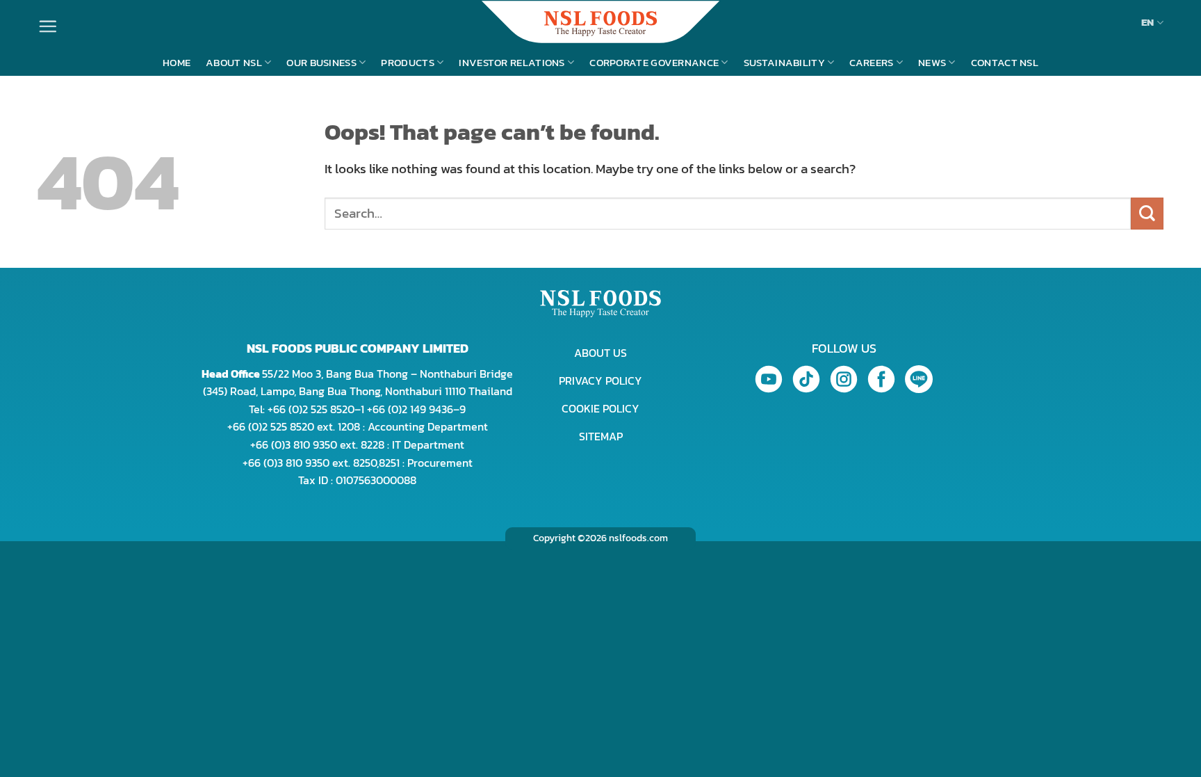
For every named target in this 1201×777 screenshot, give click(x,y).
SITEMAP (601, 436)
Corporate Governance (654, 62)
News (932, 62)
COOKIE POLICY (600, 408)
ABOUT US (600, 352)
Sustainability (784, 62)
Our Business (321, 62)
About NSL (234, 62)
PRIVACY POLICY (600, 380)
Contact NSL (1004, 62)
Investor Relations (511, 62)
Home (176, 62)
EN (1147, 22)
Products (407, 62)
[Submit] (1147, 214)
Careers (871, 62)
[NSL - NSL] (600, 22)
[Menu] (48, 26)
